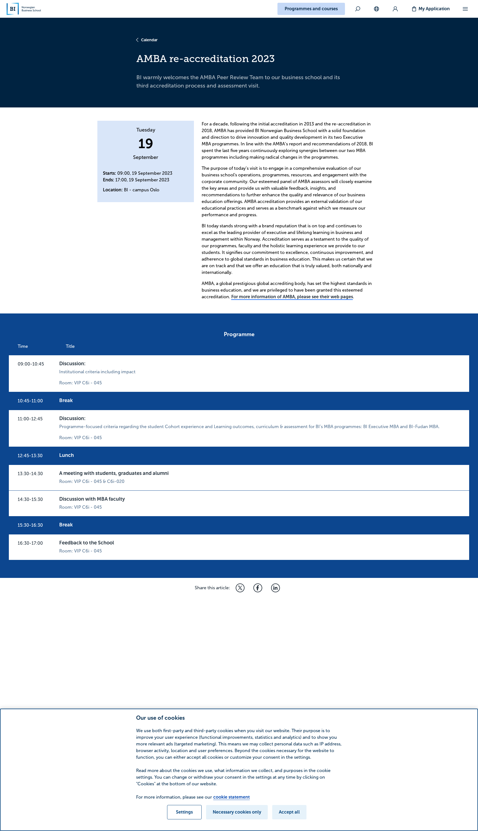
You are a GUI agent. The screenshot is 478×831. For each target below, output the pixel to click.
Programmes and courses (311, 8)
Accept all (289, 812)
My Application (434, 8)
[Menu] (465, 9)
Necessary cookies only (237, 812)
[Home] (24, 9)
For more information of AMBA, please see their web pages (292, 296)
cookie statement (231, 797)
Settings (184, 812)
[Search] (358, 9)
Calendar (149, 40)
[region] (239, 770)
